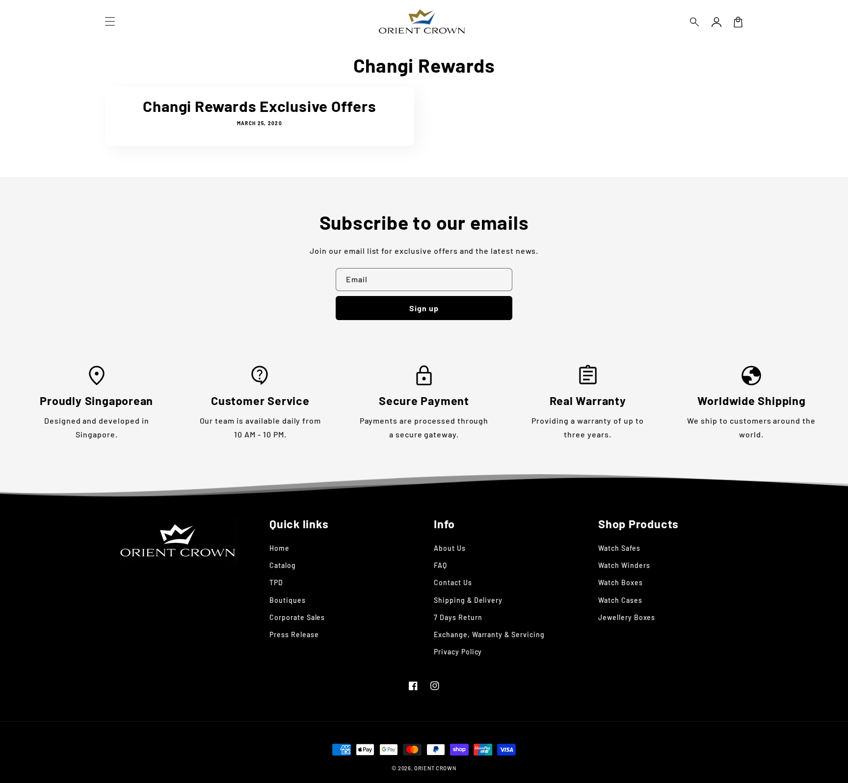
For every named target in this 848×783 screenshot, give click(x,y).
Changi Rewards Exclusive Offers (259, 106)
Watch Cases (620, 600)
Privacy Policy (458, 652)
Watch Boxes (620, 582)
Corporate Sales (297, 617)
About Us (450, 548)
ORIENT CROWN (435, 768)
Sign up (424, 308)
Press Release (293, 634)
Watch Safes (619, 548)
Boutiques (287, 600)
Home (279, 548)
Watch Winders (624, 565)
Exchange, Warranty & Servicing (489, 634)
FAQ (440, 565)
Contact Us (453, 582)
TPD (276, 582)
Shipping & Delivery (468, 600)
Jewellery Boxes (626, 617)
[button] (695, 22)
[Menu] (110, 22)
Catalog (282, 565)
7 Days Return (458, 617)
